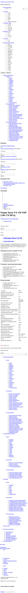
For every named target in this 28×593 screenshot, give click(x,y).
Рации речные (12, 397)
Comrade (10, 47)
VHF (9, 14)
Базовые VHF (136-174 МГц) (16, 508)
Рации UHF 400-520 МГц (15, 419)
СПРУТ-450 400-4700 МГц (7, 148)
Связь (9, 68)
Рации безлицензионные (15, 423)
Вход (4, 565)
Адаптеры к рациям (10, 539)
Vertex (9, 61)
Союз (9, 70)
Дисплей (5, 38)
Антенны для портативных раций (17, 500)
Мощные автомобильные (15, 520)
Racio (9, 55)
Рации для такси (13, 464)
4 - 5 (9, 34)
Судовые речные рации (15, 466)
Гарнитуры (8, 533)
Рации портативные (8, 205)
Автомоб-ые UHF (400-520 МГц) (17, 504)
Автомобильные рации (9, 433)
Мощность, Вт (6, 31)
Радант (11, 386)
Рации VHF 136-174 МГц (15, 420)
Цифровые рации (13, 432)
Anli (10, 489)
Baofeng (10, 45)
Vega (9, 60)
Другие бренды (13, 387)
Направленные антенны (15, 518)
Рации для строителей (14, 393)
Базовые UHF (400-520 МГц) (16, 509)
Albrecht (11, 444)
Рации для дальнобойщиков (16, 462)
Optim (10, 448)
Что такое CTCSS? (7, 181)
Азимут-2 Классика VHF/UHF (8, 159)
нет (9, 41)
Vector (9, 58)
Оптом (5, 573)
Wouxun (10, 63)
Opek (10, 491)
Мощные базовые (13, 522)
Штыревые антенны (14, 516)
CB (9, 15)
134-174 (10, 27)
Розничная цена (7, 7)
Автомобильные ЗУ (10, 537)
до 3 (9, 33)
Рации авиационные (14, 400)
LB (9, 20)
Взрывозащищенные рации (16, 429)
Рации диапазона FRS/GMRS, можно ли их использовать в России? (14, 183)
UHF (9, 13)
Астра (10, 376)
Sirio (10, 487)
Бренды (5, 206)
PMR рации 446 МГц (14, 427)
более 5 (10, 35)
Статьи (5, 569)
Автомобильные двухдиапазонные (17, 505)
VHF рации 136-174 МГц (15, 475)
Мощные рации (13, 416)
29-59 (9, 25)
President (10, 54)
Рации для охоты (13, 396)
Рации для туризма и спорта (16, 406)
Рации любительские (14, 405)
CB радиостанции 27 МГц (15, 472)
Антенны (5, 479)
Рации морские (13, 399)
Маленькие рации (13, 418)
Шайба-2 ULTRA (5, 169)
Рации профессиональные (15, 404)
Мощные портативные (14, 523)
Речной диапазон (12, 21)
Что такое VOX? (7, 185)
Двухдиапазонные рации (15, 415)
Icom (9, 48)
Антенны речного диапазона (16, 510)
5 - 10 (9, 37)
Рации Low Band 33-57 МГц (16, 428)
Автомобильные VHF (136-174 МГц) (18, 503)
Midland (10, 51)
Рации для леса (13, 401)
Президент (11, 382)
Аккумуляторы (9, 532)
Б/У (4, 549)
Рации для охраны (13, 395)
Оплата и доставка (8, 572)
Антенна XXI (12, 494)
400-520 (10, 30)
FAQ (4, 571)
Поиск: (2, 353)
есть (9, 40)
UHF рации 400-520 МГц (15, 474)
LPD (9, 17)
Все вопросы (4, 188)
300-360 (10, 28)
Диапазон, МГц (7, 23)
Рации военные (13, 408)
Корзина (3, 591)
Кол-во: (2, 228)
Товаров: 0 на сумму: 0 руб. (7, 1)
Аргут (9, 65)
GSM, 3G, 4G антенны (14, 524)
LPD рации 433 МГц (14, 425)
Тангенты (8, 534)
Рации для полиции (14, 465)
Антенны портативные (11, 538)
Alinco (10, 446)
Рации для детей (13, 409)
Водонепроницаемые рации (16, 422)
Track (10, 450)
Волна (9, 67)
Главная (5, 203)
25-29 (9, 24)
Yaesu (9, 64)
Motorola (10, 52)
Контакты (5, 574)
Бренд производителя (8, 42)
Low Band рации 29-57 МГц (16, 476)
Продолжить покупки (10, 591)
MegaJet (11, 441)
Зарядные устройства (11, 535)
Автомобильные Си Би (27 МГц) (17, 501)
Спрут (10, 493)
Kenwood (10, 50)
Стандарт (5, 11)
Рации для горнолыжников (15, 402)
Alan (9, 44)
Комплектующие (7, 541)
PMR (9, 18)
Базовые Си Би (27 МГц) (15, 506)
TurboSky (10, 57)
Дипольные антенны (14, 519)
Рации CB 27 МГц (13, 424)
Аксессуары (6, 525)
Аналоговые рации (14, 431)
